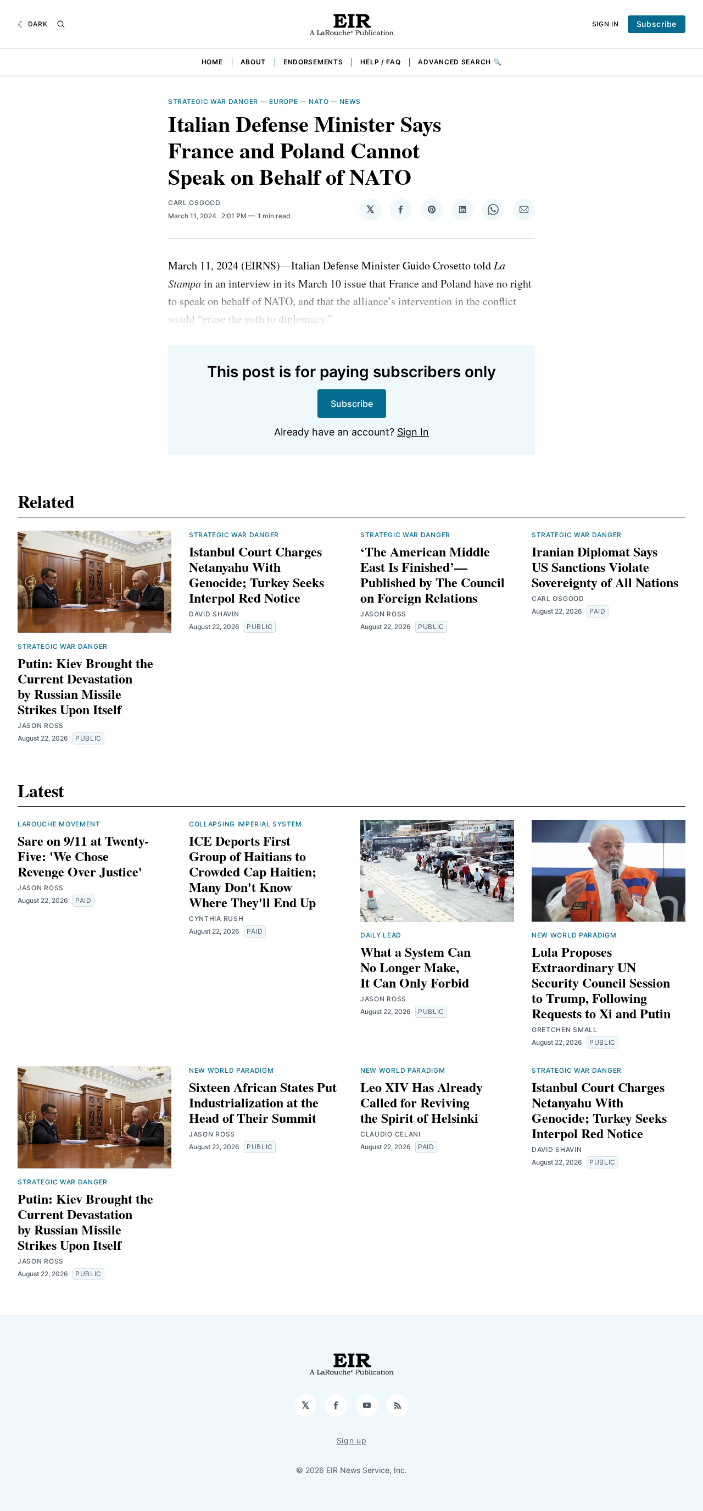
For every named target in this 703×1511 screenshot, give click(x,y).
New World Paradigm (574, 935)
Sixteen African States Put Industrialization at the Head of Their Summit (263, 1102)
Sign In (605, 24)
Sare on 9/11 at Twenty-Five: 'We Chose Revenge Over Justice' (83, 856)
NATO (318, 101)
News (350, 101)
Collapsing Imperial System (245, 824)
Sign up (352, 1440)
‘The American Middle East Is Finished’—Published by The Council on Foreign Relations (432, 574)
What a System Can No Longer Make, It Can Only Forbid (415, 967)
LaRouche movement (59, 824)
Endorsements (313, 62)
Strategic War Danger (213, 101)
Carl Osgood (194, 202)
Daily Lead (380, 935)
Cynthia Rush (216, 918)
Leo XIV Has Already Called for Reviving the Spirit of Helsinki (421, 1102)
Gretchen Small (565, 1029)
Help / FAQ (380, 62)
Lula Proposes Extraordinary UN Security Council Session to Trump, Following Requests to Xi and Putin (601, 982)
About (253, 62)
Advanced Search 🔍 (459, 62)
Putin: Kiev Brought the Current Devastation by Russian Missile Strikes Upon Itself (85, 686)
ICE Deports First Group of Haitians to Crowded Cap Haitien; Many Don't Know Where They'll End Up (252, 871)
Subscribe (657, 24)
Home (212, 62)
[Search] (61, 24)
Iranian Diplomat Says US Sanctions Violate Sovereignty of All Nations (605, 567)
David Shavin (214, 614)
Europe (283, 101)
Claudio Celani (390, 1134)
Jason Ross (41, 725)
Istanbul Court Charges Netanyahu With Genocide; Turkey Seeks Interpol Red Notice (256, 574)
